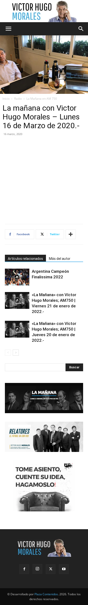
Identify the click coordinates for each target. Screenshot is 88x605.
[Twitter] (50, 569)
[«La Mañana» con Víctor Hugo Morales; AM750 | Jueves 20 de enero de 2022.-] (17, 329)
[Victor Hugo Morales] (44, 11)
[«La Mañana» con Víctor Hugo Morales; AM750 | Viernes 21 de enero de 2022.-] (17, 300)
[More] (71, 234)
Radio (18, 99)
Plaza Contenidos (46, 594)
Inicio (6, 99)
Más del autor (59, 259)
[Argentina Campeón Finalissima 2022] (17, 277)
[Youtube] (64, 569)
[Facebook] (24, 569)
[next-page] (16, 353)
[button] (8, 28)
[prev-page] (8, 353)
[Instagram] (37, 569)
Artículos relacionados (25, 259)
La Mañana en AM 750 (41, 99)
